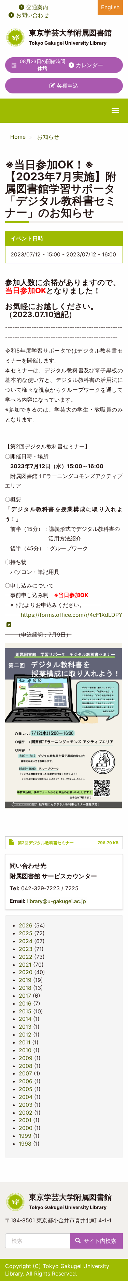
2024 (25, 941)
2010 (25, 1050)
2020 (25, 972)
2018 (25, 987)
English (110, 7)
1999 (25, 1135)
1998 (25, 1143)
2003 (25, 1104)
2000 (25, 1127)
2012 (25, 1034)
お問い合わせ (32, 15)
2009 (25, 1058)
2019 (25, 980)
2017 (25, 995)
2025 (25, 933)
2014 (25, 1018)
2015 (25, 1011)
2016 (25, 1003)
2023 (25, 948)
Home (18, 136)
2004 (25, 1096)
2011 (24, 1042)
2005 (25, 1089)
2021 (25, 964)
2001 (25, 1120)
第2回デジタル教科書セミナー (46, 842)
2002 (25, 1112)
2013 (25, 1026)
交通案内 (37, 7)
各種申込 (67, 85)
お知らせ (48, 136)
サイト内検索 (99, 1240)
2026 (25, 925)
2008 (25, 1065)
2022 (25, 956)
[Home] (15, 37)
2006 (25, 1081)
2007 (25, 1073)
